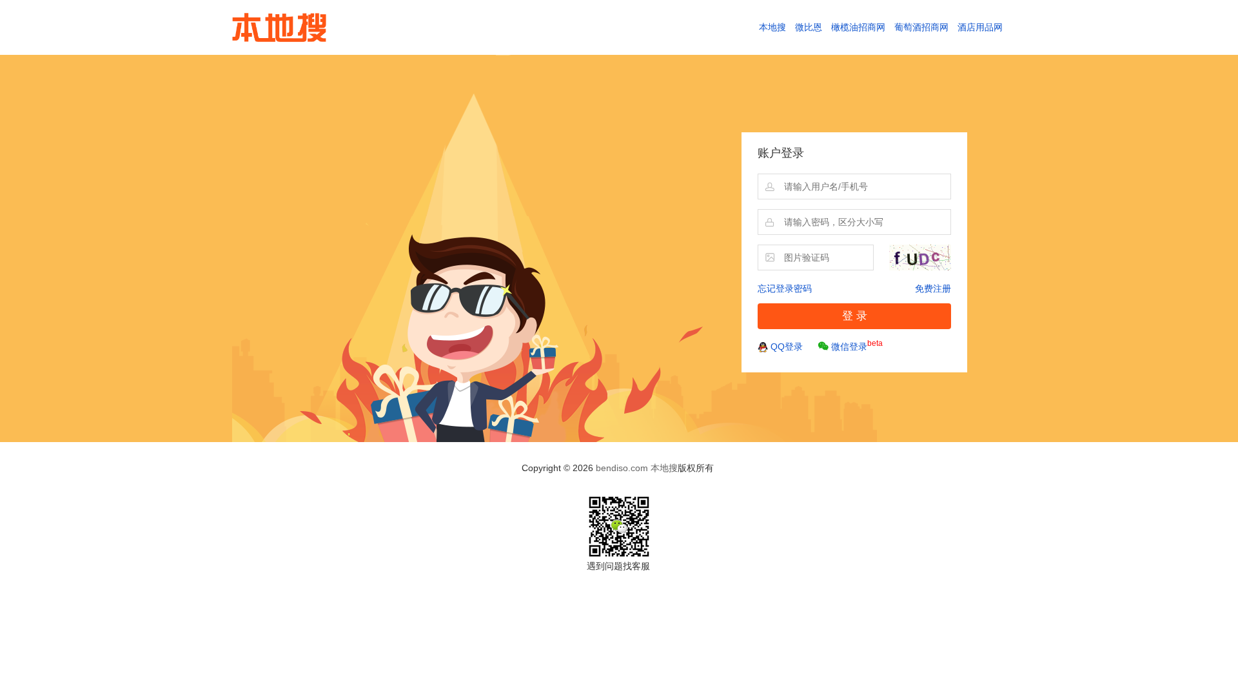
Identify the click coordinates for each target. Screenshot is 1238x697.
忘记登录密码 (785, 288)
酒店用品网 (980, 27)
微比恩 (808, 27)
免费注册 (933, 288)
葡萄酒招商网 (921, 27)
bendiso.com (622, 468)
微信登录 (857, 345)
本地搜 (772, 27)
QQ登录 (787, 346)
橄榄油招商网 (858, 27)
